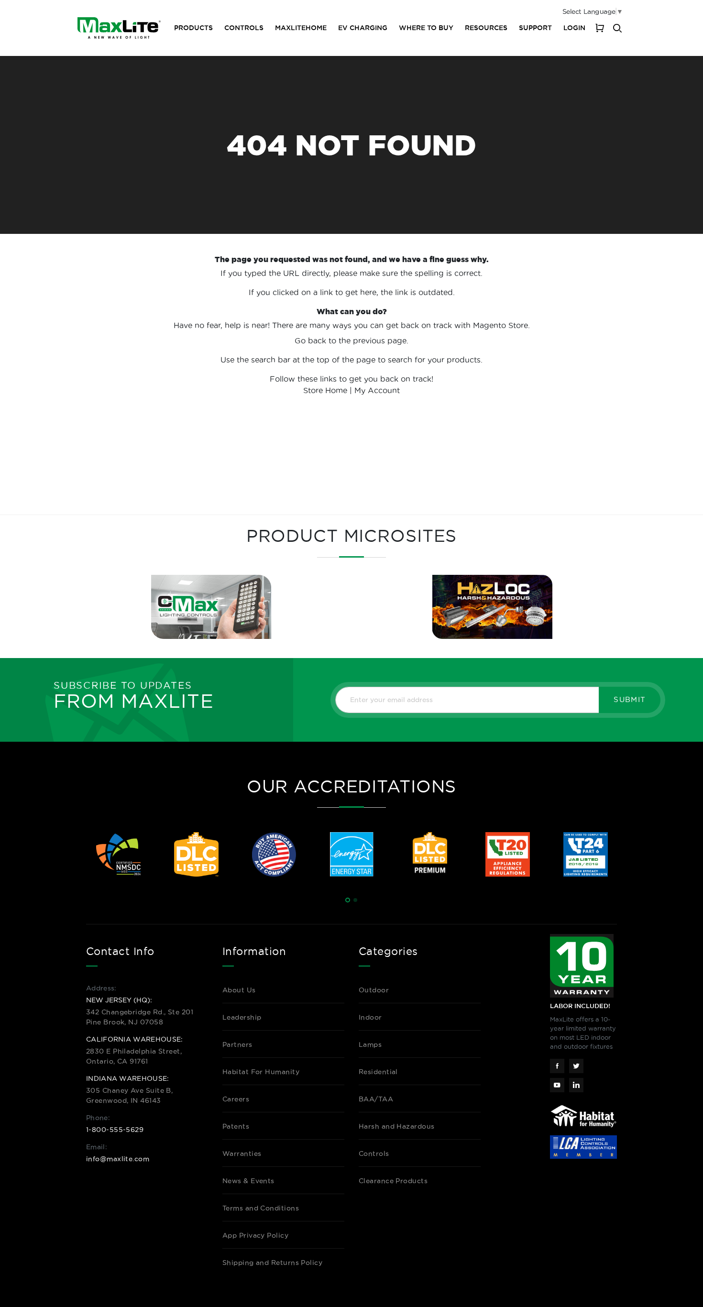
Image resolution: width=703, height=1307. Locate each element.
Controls (244, 28)
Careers (235, 1099)
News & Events (248, 1181)
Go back (310, 340)
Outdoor (374, 990)
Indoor (370, 1017)
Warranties (242, 1153)
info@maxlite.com (117, 1159)
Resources (486, 28)
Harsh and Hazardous (397, 1126)
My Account (377, 390)
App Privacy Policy (255, 1235)
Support (535, 28)
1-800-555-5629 (114, 1129)
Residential (378, 1072)
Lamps (370, 1044)
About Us (239, 990)
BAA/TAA (376, 1099)
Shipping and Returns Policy (272, 1262)
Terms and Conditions (260, 1208)
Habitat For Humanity (260, 1072)
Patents (235, 1126)
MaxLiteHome (301, 28)
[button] (348, 900)
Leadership (242, 1017)
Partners (237, 1044)
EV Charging (362, 28)
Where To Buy (426, 28)
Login (574, 28)
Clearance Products (393, 1181)
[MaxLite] (119, 28)
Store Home (325, 390)
